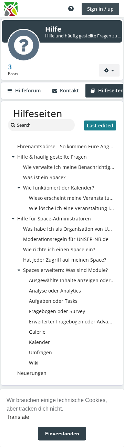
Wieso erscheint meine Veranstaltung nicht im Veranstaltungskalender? (72, 198)
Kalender (39, 342)
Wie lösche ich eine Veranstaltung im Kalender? (72, 208)
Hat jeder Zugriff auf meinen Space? (64, 259)
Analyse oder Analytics (55, 290)
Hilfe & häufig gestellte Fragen (52, 156)
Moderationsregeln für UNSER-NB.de (65, 239)
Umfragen (40, 352)
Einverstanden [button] (62, 433)
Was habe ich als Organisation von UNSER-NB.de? (69, 229)
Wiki (34, 362)
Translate (18, 417)
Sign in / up (100, 8)
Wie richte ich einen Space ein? (59, 249)
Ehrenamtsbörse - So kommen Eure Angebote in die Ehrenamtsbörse (66, 146)
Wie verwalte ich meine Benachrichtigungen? (69, 167)
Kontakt (69, 90)
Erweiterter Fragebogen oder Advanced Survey (72, 321)
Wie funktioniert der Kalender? (58, 187)
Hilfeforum (27, 90)
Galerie (37, 332)
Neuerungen (31, 373)
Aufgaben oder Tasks (53, 301)
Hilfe (53, 29)
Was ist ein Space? (44, 177)
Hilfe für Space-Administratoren (54, 218)
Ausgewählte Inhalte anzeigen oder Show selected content (72, 280)
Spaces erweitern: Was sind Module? (65, 270)
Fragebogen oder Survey (57, 311)
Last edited (100, 125)
